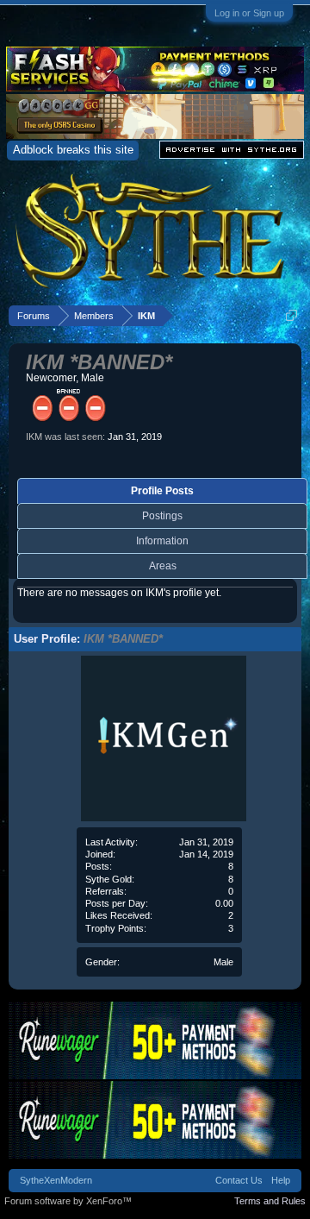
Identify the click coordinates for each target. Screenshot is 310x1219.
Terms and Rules (270, 1201)
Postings (162, 516)
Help (280, 1180)
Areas (163, 566)
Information (162, 541)
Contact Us (239, 1180)
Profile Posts (162, 491)
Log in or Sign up (249, 13)
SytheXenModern (56, 1180)
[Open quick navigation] (291, 315)
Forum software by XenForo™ (68, 1201)
